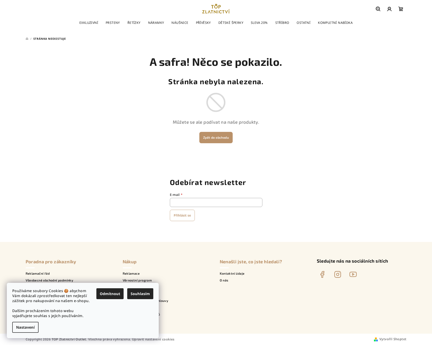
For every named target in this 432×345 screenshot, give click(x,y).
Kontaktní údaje (232, 273)
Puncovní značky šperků (141, 314)
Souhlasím (140, 293)
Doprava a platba (136, 294)
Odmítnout (110, 293)
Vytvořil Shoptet (392, 339)
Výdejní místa (133, 307)
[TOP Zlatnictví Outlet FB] (322, 274)
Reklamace (131, 273)
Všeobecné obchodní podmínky (49, 280)
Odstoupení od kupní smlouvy (145, 300)
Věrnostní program (137, 280)
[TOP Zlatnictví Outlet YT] (353, 274)
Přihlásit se (182, 215)
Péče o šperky (133, 287)
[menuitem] (89, 22)
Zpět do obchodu (216, 137)
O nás (224, 280)
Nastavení (25, 327)
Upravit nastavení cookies (153, 339)
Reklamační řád (38, 273)
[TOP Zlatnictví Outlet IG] (337, 274)
